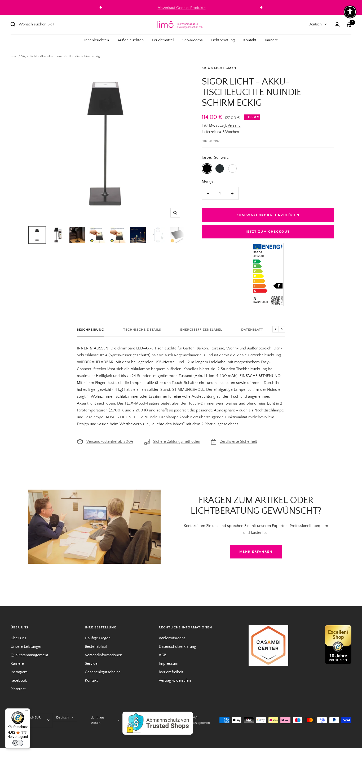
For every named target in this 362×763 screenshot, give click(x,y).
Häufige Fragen (98, 638)
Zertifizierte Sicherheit (238, 441)
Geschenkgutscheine (103, 672)
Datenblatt (252, 329)
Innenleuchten (96, 40)
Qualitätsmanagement (29, 655)
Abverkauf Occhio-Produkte (182, 7)
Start (14, 56)
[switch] (17, 743)
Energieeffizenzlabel (201, 329)
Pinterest (18, 689)
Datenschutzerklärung (177, 646)
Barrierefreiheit (171, 672)
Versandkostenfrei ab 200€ (109, 441)
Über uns (18, 638)
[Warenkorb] (348, 24)
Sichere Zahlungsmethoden (176, 441)
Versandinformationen (103, 655)
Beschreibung (90, 329)
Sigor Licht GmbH (219, 68)
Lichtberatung (223, 40)
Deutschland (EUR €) (27, 720)
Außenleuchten (130, 40)
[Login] (337, 24)
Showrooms (192, 40)
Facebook (19, 680)
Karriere (271, 40)
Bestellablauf (96, 646)
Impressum (168, 663)
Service (91, 663)
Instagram (19, 672)
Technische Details (142, 329)
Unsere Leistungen (26, 646)
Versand (234, 125)
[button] (350, 12)
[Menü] (27, 711)
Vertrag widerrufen (175, 680)
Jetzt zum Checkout (268, 231)
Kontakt (249, 40)
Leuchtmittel (163, 40)
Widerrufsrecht (172, 638)
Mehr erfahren (255, 551)
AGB (162, 655)
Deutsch (315, 24)
